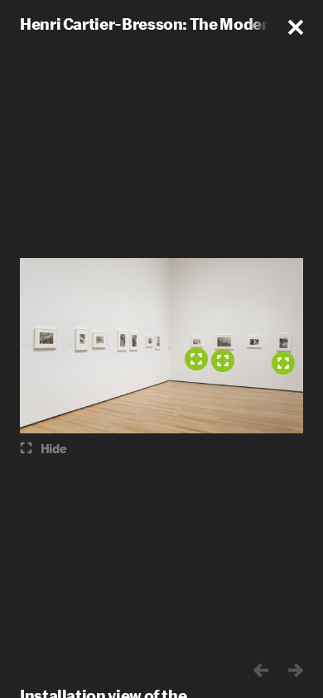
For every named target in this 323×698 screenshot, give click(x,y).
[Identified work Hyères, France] (196, 359)
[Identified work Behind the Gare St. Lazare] (283, 363)
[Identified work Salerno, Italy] (223, 360)
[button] (295, 27)
